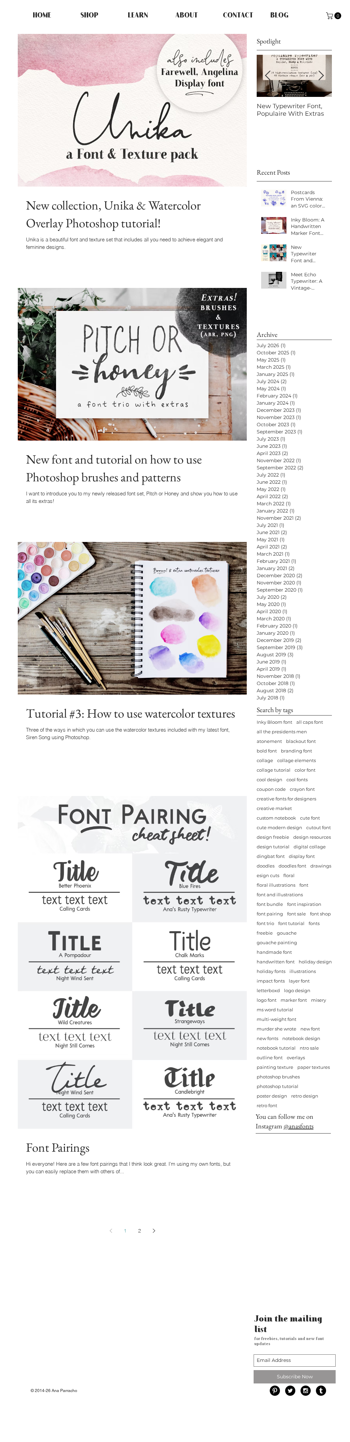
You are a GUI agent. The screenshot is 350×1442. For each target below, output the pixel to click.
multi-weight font (276, 1019)
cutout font (318, 827)
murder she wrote (276, 1029)
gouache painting (277, 942)
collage (265, 760)
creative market (274, 808)
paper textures (313, 1067)
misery (318, 1000)
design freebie (273, 837)
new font (310, 1029)
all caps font (309, 722)
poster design (272, 1096)
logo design (297, 990)
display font (302, 856)
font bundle (270, 904)
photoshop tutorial (277, 1086)
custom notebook (276, 818)
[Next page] (154, 1231)
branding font (296, 751)
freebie (265, 933)
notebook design (301, 1038)
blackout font (301, 741)
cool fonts (297, 779)
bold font (267, 751)
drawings (320, 866)
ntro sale (309, 1048)
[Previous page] (111, 1231)
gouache (287, 933)
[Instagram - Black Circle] (305, 1391)
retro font (267, 1105)
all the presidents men (282, 731)
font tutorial (291, 923)
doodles (265, 866)
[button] (334, 15)
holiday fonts (271, 971)
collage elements (296, 760)
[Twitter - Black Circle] (290, 1391)
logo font (267, 1000)
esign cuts (268, 875)
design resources (312, 837)
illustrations (303, 971)
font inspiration (304, 904)
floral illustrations (276, 885)
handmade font (274, 952)
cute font (310, 818)
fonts (314, 923)
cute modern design (279, 827)
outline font (270, 1057)
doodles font (292, 866)
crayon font (302, 789)
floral (289, 875)
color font (305, 770)
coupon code (271, 789)
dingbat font (271, 856)
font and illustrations (280, 894)
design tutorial (273, 846)
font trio (265, 923)
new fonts (267, 1038)
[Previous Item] (268, 76)
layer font (299, 981)
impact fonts (271, 981)
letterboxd (268, 990)
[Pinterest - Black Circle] (275, 1391)
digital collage (310, 846)
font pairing (270, 913)
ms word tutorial (275, 1009)
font (303, 885)
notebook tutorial (276, 1048)
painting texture (275, 1067)
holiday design (315, 961)
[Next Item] (321, 76)
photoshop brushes (278, 1076)
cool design (269, 779)
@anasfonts (298, 1126)
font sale (296, 913)
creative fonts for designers (286, 798)
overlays (296, 1057)
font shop (320, 913)
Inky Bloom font (274, 722)
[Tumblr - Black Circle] (321, 1391)
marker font (294, 1000)
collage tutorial (274, 770)
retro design (304, 1096)
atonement (269, 741)
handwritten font (276, 961)
